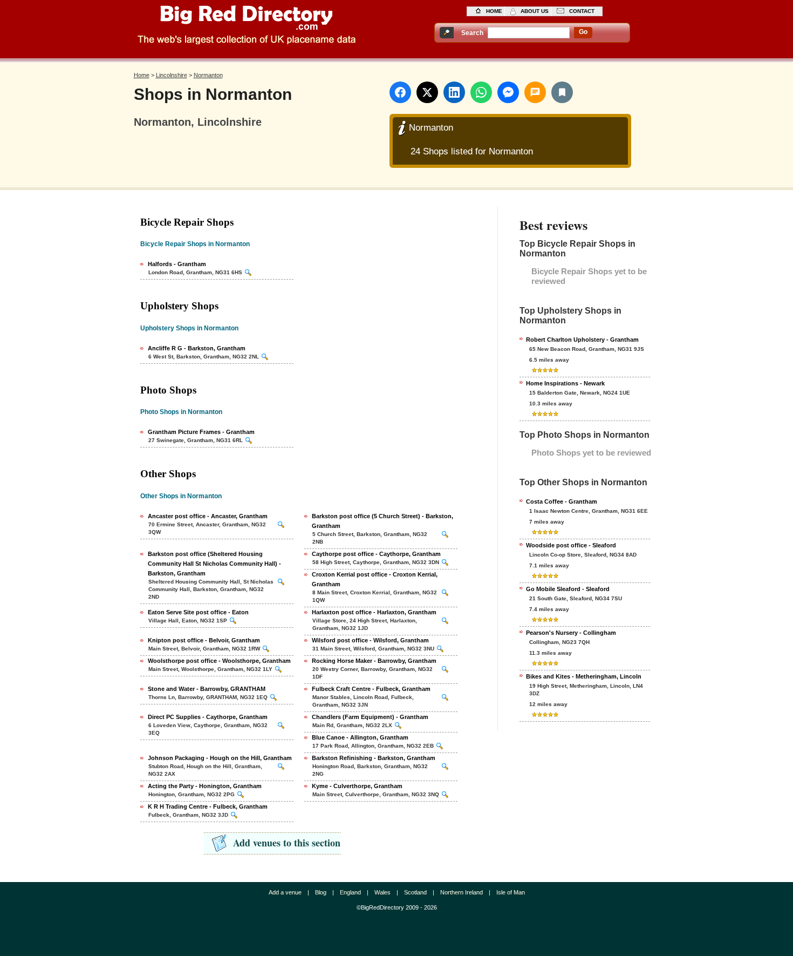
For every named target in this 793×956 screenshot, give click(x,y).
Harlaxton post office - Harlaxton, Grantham (374, 612)
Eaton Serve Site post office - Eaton (198, 612)
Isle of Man (510, 892)
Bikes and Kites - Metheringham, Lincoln (583, 676)
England (350, 892)
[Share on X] (427, 92)
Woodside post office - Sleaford (571, 545)
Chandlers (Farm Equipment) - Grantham (370, 717)
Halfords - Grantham (177, 264)
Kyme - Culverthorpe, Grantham (357, 786)
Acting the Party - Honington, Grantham (205, 786)
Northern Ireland (461, 892)
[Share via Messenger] (508, 92)
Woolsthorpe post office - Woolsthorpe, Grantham (219, 660)
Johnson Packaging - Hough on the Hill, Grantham (220, 758)
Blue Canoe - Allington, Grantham (360, 737)
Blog (320, 892)
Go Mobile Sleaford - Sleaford (568, 589)
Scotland (415, 892)
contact (581, 11)
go (583, 32)
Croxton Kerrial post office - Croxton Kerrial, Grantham (374, 579)
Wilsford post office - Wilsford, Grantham (370, 640)
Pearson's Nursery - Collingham (571, 632)
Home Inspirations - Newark (565, 383)
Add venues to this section (286, 843)
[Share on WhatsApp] (481, 92)
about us (535, 11)
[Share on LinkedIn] (454, 92)
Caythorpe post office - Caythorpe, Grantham (376, 554)
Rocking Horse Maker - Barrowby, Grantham (374, 660)
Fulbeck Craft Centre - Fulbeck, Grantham (371, 689)
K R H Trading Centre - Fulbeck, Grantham (208, 806)
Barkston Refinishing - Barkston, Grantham (373, 758)
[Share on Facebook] (400, 92)
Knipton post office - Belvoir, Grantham (204, 640)
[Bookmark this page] (562, 92)
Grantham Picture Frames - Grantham (201, 432)
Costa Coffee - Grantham (561, 501)
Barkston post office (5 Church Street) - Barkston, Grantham (382, 521)
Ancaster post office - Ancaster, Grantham (208, 516)
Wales (382, 892)
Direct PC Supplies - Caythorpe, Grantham (208, 717)
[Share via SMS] (535, 92)
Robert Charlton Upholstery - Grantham (582, 339)
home (494, 11)
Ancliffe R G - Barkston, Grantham (196, 348)
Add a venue (285, 892)
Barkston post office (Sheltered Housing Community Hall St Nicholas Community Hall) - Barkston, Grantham (214, 564)
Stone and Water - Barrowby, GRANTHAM (206, 689)
